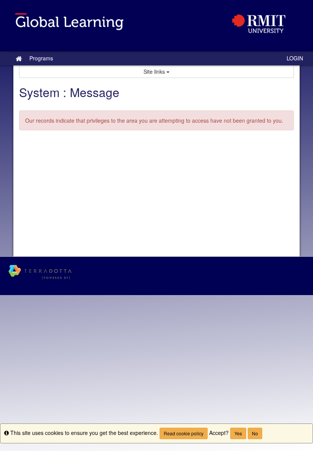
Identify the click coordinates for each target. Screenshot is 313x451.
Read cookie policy (183, 433)
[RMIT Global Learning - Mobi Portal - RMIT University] (156, 25)
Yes (238, 433)
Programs (41, 58)
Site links (155, 71)
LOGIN (295, 58)
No (255, 433)
